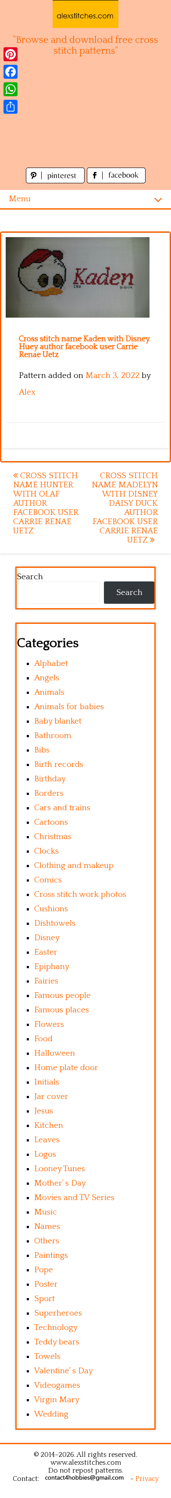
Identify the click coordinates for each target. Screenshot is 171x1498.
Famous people (62, 995)
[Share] (10, 107)
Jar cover (51, 1096)
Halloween (54, 1053)
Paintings (51, 1255)
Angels (46, 677)
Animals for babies (69, 706)
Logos (45, 1154)
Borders (49, 793)
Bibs (42, 750)
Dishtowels (54, 923)
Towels (47, 1356)
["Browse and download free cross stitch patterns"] (85, 14)
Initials (46, 1082)
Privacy (147, 1479)
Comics (48, 880)
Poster (46, 1284)
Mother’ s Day (60, 1183)
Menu (20, 198)
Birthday (50, 779)
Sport (44, 1298)
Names (47, 1226)
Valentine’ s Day (63, 1371)
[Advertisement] (85, 117)
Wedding (51, 1414)
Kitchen (48, 1125)
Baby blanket (58, 721)
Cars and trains (62, 807)
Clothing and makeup (74, 865)
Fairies (46, 981)
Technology (56, 1327)
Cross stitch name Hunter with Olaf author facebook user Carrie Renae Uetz (45, 503)
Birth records (58, 764)
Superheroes (58, 1313)
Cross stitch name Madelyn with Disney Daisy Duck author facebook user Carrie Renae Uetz (125, 508)
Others (46, 1241)
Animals (49, 692)
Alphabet (51, 663)
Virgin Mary (56, 1399)
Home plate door (66, 1067)
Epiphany (51, 966)
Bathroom (52, 735)
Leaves (47, 1139)
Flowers (49, 1024)
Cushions (51, 909)
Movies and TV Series (74, 1197)
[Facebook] (10, 71)
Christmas (52, 836)
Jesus (43, 1111)
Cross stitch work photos (80, 894)
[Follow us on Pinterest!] (56, 181)
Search (30, 576)
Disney (47, 937)
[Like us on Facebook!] (116, 181)
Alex (27, 392)
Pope (43, 1269)
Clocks (46, 851)
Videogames (57, 1385)
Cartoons (51, 822)
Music (45, 1212)
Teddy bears (56, 1342)
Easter (45, 952)
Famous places (61, 1010)
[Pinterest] (10, 54)
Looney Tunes (59, 1168)
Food (43, 1038)
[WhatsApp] (10, 89)
